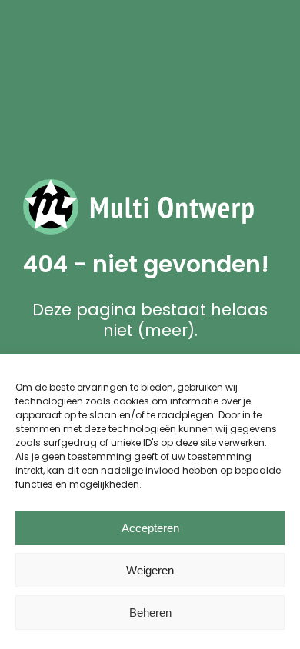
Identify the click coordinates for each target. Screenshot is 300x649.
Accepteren (150, 527)
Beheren (150, 612)
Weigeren (150, 570)
